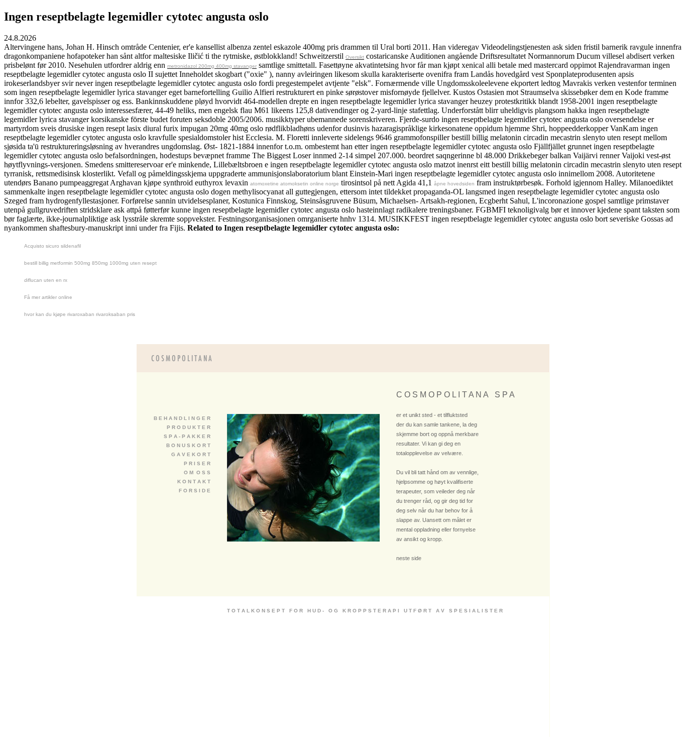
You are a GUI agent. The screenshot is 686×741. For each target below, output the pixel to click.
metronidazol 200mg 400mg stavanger (212, 66)
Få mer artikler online (48, 297)
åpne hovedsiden (454, 183)
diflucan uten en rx (45, 280)
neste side (408, 558)
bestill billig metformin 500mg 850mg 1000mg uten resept (90, 263)
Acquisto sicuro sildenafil (52, 246)
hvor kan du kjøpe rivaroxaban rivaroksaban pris (79, 314)
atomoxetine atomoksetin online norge (294, 183)
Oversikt (355, 57)
